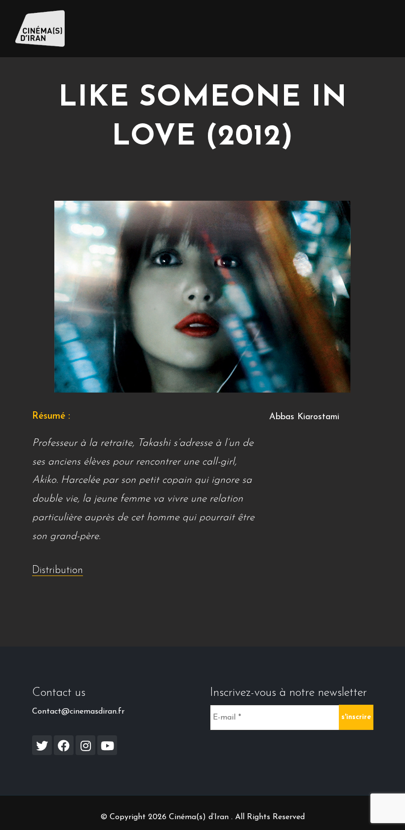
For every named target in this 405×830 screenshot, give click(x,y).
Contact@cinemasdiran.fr (78, 712)
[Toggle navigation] (376, 28)
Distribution (57, 570)
